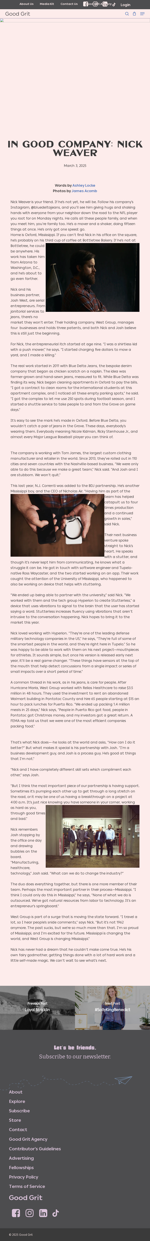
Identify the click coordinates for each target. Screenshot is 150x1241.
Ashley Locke (83, 185)
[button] (142, 14)
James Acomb (84, 191)
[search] (127, 14)
